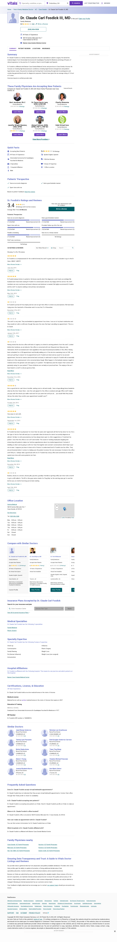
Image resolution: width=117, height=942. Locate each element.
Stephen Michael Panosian (58, 759)
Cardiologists (39, 900)
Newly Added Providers (35, 909)
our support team (52, 885)
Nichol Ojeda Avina (22, 749)
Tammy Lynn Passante (24, 740)
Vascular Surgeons (12, 909)
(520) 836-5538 (14, 516)
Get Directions (11, 513)
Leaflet (63, 517)
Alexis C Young (21, 759)
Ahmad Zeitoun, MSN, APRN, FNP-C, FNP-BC (39, 126)
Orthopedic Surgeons (13, 906)
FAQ (17, 913)
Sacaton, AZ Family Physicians (47, 844)
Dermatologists (64, 900)
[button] (64, 509)
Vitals (72, 517)
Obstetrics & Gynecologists (65, 903)
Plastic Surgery (12, 630)
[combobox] (31, 3)
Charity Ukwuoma (62, 102)
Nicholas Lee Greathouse (58, 730)
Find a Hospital (47, 909)
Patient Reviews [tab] (24, 48)
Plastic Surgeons (47, 906)
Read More (10, 371)
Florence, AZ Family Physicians (47, 847)
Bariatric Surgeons (29, 900)
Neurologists (52, 903)
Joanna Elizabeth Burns (24, 768)
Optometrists (97, 903)
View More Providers (40, 139)
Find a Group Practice (58, 909)
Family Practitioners (12, 903)
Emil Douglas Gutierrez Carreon (60, 740)
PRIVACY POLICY (34, 913)
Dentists (56, 900)
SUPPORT (10, 913)
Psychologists (74, 906)
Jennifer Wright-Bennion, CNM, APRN (17, 126)
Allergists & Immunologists (14, 900)
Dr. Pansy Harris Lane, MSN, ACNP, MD (40, 103)
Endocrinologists (91, 900)
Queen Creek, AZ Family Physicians (49, 851)
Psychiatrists (65, 906)
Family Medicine (12, 627)
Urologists (94, 906)
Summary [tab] (12, 48)
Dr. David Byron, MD (35, 556)
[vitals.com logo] (12, 3)
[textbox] (31, 3)
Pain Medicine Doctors (27, 906)
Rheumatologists (84, 906)
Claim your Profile (84, 19)
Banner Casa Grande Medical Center (34, 43)
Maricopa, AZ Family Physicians (17, 847)
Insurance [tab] (46, 48)
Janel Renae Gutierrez (23, 730)
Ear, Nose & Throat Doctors (77, 900)
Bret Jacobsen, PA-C (17, 102)
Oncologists (77, 903)
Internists (44, 903)
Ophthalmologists (87, 903)
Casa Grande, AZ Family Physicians (18, 844)
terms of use (38, 919)
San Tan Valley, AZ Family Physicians (18, 851)
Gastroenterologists (25, 903)
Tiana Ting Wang (55, 749)
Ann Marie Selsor (55, 768)
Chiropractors (48, 900)
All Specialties (23, 909)
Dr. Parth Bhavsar (56, 556)
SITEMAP (24, 913)
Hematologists (36, 903)
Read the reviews (30, 192)
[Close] (115, 931)
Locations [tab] (36, 48)
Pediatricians (38, 906)
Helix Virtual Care (62, 125)
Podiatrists (57, 906)
